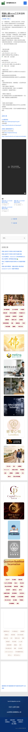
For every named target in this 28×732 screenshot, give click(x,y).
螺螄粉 (14, 326)
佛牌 (23, 638)
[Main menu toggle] (25, 3)
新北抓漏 (14, 641)
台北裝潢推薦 (20, 596)
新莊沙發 (6, 638)
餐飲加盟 (5, 312)
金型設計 (8, 641)
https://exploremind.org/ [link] (10, 133)
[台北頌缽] (14, 549)
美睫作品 (14, 589)
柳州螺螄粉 (11, 603)
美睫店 (21, 586)
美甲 (20, 644)
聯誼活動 (20, 579)
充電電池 (7, 722)
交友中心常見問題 (8, 583)
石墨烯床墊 (7, 316)
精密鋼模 (13, 596)
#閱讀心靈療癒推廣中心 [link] (8, 129)
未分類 (4, 19)
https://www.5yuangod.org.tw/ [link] (12, 122)
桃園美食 (7, 319)
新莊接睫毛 (14, 593)
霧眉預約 (4, 686)
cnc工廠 (20, 641)
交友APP (8, 579)
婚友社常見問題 (16, 476)
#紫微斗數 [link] (4, 116)
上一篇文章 (14, 219)
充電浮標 (12, 720)
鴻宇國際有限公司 (11, 3)
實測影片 (20, 722)
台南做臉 (21, 319)
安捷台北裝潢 (15, 469)
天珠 (23, 473)
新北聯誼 (15, 600)
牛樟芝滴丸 (21, 593)
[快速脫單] (14, 454)
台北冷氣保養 (15, 309)
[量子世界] (14, 567)
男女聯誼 (14, 579)
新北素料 (20, 648)
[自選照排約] (14, 386)
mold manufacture (9, 651)
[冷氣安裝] (14, 530)
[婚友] (14, 427)
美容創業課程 (6, 323)
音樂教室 (22, 631)
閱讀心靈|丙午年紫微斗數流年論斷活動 (12, 251)
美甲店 (20, 589)
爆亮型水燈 (20, 720)
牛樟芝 (23, 323)
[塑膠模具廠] (14, 406)
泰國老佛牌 (9, 644)
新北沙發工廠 (7, 600)
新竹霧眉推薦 (10, 686)
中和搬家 (22, 309)
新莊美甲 (8, 589)
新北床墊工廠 (8, 648)
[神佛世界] (14, 342)
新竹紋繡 (16, 686)
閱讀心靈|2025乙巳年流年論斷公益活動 (7, 201)
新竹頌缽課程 (7, 309)
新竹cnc (10, 655)
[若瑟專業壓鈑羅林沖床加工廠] (14, 442)
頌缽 (12, 323)
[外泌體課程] (14, 300)
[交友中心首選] (14, 492)
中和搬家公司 (22, 312)
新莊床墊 (13, 634)
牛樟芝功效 (20, 326)
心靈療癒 (19, 466)
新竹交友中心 (17, 655)
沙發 (11, 638)
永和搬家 (21, 316)
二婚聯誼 (11, 473)
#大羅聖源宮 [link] (5, 120)
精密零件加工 (6, 631)
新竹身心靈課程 (13, 312)
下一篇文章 (14, 223)
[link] (11, 125)
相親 (15, 648)
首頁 (6, 720)
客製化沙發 (14, 319)
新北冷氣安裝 (20, 634)
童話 (5, 473)
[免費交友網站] (14, 510)
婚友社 (9, 476)
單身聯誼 (22, 469)
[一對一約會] (14, 368)
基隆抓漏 (18, 323)
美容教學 (14, 316)
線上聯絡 (14, 724)
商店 (14, 466)
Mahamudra (6, 469)
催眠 (18, 603)
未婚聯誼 (17, 473)
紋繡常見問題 (7, 593)
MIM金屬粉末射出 (19, 651)
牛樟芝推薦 (7, 326)
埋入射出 (8, 466)
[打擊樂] (14, 355)
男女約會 (22, 583)
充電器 (14, 722)
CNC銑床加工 (15, 631)
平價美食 (21, 600)
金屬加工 (7, 634)
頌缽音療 (16, 586)
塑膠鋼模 (7, 596)
